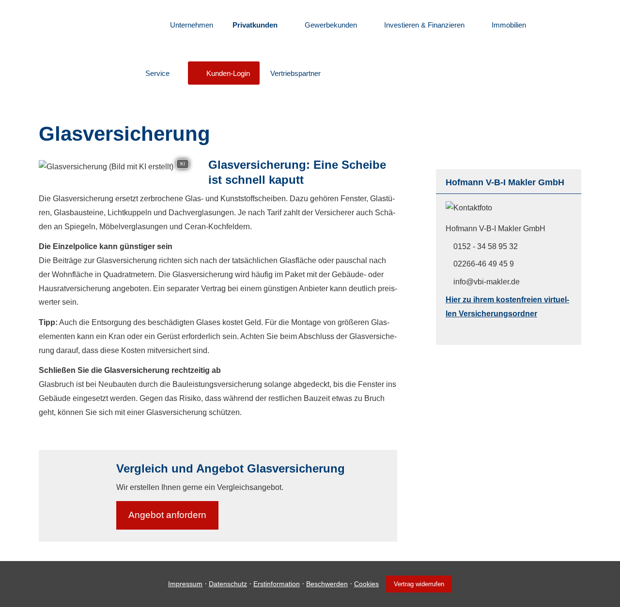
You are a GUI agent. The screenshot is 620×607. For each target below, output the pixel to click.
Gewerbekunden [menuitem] (331, 25)
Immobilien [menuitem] (509, 25)
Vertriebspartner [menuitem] (295, 73)
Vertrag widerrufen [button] (419, 584)
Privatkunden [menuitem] (255, 25)
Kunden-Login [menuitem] (228, 73)
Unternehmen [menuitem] (191, 25)
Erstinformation (276, 584)
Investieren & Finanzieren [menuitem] (424, 25)
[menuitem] (148, 24)
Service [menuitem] (157, 73)
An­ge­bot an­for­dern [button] (167, 515)
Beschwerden (327, 584)
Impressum (185, 584)
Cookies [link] (366, 584)
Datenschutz (228, 584)
